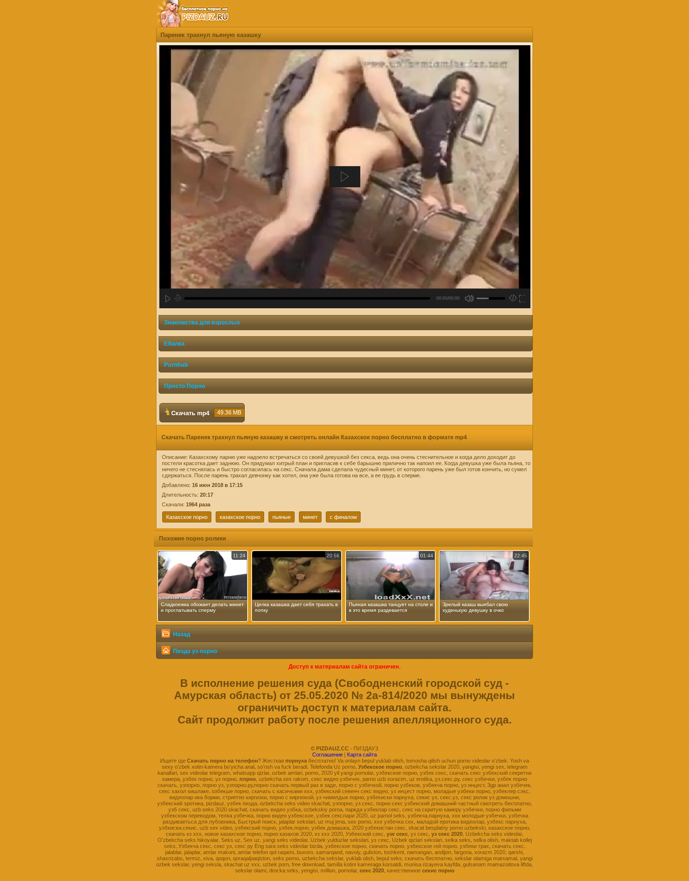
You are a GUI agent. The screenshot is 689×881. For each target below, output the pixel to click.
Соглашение (327, 754)
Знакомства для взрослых (202, 322)
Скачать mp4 (205, 413)
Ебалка (174, 344)
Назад (181, 634)
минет (310, 517)
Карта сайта (362, 754)
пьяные (281, 517)
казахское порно (240, 517)
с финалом (343, 517)
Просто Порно (184, 386)
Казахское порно (186, 517)
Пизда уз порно (194, 651)
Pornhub (176, 365)
